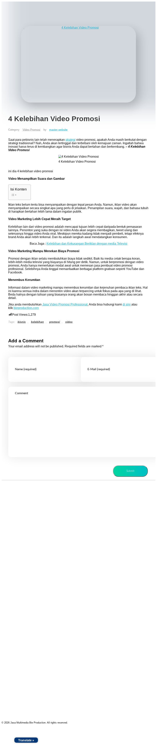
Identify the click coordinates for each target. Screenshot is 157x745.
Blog (8, 545)
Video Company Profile (21, 562)
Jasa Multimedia (13, 498)
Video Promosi (31, 129)
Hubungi (11, 553)
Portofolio (11, 536)
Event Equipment (17, 598)
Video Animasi (15, 580)
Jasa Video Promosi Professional (64, 304)
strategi (70, 139)
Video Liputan (14, 571)
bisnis (22, 321)
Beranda (11, 518)
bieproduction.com (26, 308)
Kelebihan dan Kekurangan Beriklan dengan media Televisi (87, 243)
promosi (54, 321)
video (69, 321)
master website (58, 129)
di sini (127, 304)
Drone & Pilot (14, 606)
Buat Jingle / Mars (17, 589)
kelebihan (37, 321)
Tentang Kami (14, 527)
